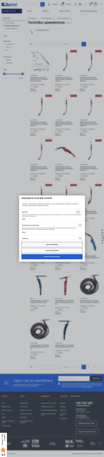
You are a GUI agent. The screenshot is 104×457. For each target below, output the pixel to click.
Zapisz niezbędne (52, 250)
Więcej (23, 218)
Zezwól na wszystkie (52, 256)
